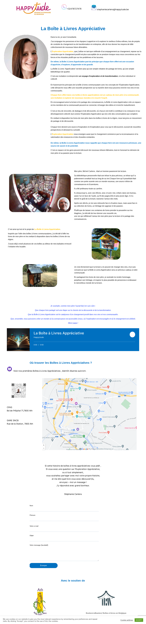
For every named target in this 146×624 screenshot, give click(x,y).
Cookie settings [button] (126, 620)
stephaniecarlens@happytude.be (113, 9)
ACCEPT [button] (139, 620)
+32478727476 (74, 9)
